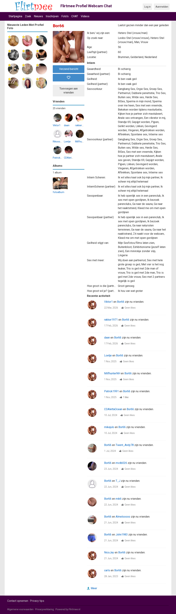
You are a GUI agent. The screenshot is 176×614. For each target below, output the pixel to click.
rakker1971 (81, 125)
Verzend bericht (68, 69)
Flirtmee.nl (74, 609)
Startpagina (15, 16)
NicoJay (109, 552)
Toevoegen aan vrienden (68, 90)
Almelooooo (123, 516)
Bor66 (120, 301)
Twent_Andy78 (125, 445)
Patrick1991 (59, 157)
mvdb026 (121, 463)
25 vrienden (59, 108)
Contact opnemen (17, 600)
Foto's (65, 16)
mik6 (119, 498)
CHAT (74, 16)
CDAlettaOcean (72, 157)
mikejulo (109, 427)
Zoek (28, 16)
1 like (126, 397)
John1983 (122, 534)
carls (107, 570)
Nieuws (38, 16)
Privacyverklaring (44, 609)
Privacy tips (37, 600)
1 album (57, 172)
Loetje (67, 141)
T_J (118, 480)
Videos (85, 16)
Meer (94, 588)
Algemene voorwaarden (20, 609)
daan (66, 125)
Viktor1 (56, 125)
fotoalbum (58, 192)
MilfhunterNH (82, 141)
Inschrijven (52, 16)
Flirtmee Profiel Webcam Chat (86, 6)
